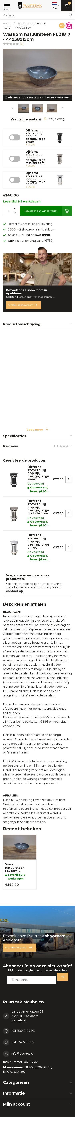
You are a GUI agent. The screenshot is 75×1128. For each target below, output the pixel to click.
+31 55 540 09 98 (23, 1031)
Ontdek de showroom (20, 304)
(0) (21, 43)
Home (7, 23)
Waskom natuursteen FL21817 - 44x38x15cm (15, 868)
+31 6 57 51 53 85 (22, 1042)
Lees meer (35, 429)
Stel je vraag (56, 119)
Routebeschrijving (15, 947)
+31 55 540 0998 (37, 235)
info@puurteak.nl (23, 1053)
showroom (62, 97)
